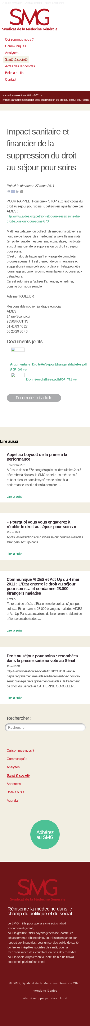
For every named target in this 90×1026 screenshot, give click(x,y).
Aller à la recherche (54, 2)
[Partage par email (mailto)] (8, 191)
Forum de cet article (34, 397)
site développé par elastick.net (45, 998)
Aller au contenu (33, 2)
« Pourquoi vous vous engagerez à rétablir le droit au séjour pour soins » (41, 524)
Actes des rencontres (20, 66)
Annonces (14, 784)
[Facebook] (13, 191)
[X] (21, 191)
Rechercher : (19, 718)
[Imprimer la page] (17, 191)
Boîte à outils (14, 73)
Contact (10, 79)
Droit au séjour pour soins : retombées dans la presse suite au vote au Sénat (42, 658)
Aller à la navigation (12, 2)
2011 (37, 95)
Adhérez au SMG (45, 834)
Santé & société (16, 59)
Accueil (6, 95)
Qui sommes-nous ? (19, 39)
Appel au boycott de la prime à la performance (37, 456)
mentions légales (45, 990)
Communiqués (15, 46)
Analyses (11, 53)
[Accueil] (34, 21)
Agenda (12, 800)
